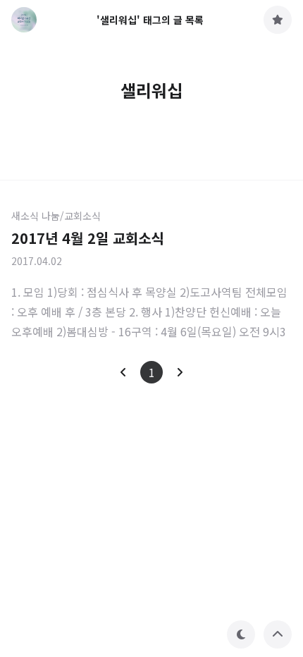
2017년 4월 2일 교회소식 (87, 238)
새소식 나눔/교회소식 (56, 216)
